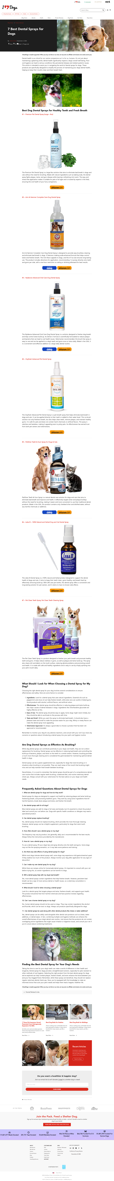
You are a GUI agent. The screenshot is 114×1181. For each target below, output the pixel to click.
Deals (24, 13)
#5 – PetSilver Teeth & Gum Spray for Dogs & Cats (39, 442)
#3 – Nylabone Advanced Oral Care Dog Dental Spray (41, 278)
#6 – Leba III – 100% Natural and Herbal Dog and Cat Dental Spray (45, 522)
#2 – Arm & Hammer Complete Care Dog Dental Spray (41, 197)
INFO (58, 1145)
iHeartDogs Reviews (34, 1159)
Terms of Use (60, 1153)
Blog (31, 1155)
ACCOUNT (46, 1159)
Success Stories (34, 13)
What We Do (32, 1147)
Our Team (79, 18)
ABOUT (31, 1145)
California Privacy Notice (76, 1151)
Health (41, 18)
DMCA (58, 1155)
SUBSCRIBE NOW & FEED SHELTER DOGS (57, 1124)
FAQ (45, 1147)
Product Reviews (59, 18)
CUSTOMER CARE (48, 1145)
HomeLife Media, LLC (57, 1175)
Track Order (46, 1155)
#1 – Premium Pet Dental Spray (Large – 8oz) (37, 114)
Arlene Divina (13, 40)
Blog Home (24, 18)
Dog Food (70, 18)
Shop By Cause (7, 13)
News (49, 18)
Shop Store (89, 18)
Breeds (33, 18)
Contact (45, 1149)
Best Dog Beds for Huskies (54, 1022)
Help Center (46, 1157)
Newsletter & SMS (76, 1154)
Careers (31, 1151)
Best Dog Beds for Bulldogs (79, 1022)
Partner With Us (47, 1151)
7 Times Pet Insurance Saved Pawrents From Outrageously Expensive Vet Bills (31, 1024)
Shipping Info (47, 1153)
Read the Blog (78, 1059)
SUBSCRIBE (57, 1089)
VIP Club (17, 13)
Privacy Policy (60, 1151)
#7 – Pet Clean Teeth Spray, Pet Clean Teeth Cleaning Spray (43, 600)
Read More (25, 1035)
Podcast (31, 1157)
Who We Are (32, 1149)
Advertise (59, 1149)
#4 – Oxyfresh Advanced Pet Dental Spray (36, 359)
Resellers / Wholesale (61, 1147)
